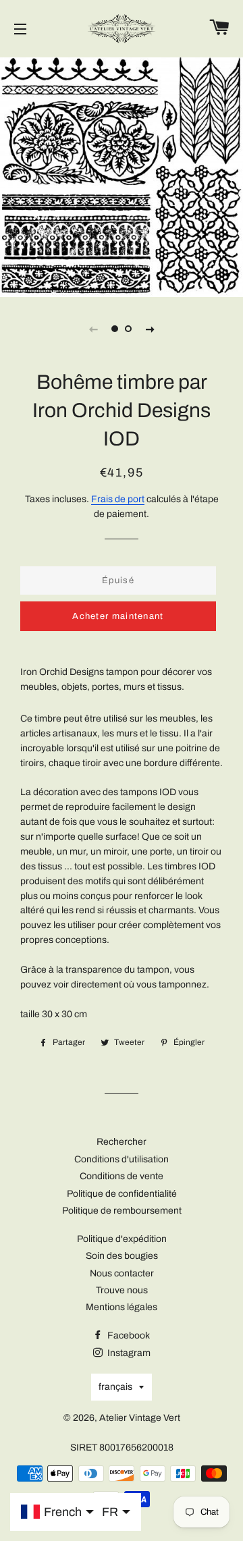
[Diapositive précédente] (93, 329)
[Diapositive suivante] (150, 329)
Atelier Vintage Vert (139, 1418)
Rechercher (121, 1142)
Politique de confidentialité (122, 1194)
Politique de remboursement (122, 1211)
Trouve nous (122, 1290)
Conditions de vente (121, 1176)
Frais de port (117, 499)
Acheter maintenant (117, 616)
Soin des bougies (122, 1256)
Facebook (127, 1335)
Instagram (128, 1353)
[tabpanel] (121, 175)
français (115, 1387)
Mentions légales (121, 1307)
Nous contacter (122, 1273)
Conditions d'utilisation (121, 1159)
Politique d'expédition (122, 1239)
